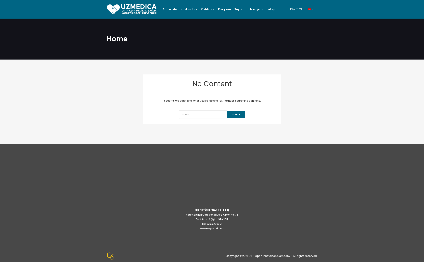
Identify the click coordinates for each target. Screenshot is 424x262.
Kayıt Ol (296, 9)
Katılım (206, 9)
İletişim (271, 9)
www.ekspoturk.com (212, 228)
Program (224, 9)
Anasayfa (170, 9)
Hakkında (188, 9)
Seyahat (240, 9)
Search (236, 114)
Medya (255, 9)
